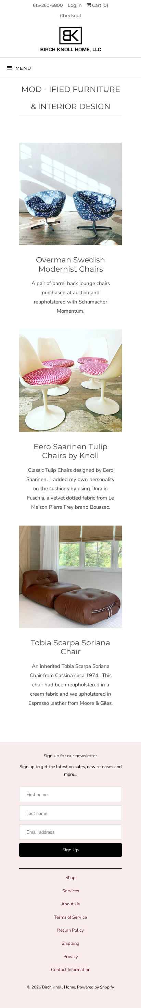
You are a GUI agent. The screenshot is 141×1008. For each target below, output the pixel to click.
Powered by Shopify (95, 987)
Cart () (99, 5)
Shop (70, 878)
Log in (75, 5)
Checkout (70, 15)
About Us (70, 904)
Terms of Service (70, 917)
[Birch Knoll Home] (70, 39)
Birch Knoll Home (58, 987)
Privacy (70, 957)
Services (70, 891)
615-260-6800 (48, 5)
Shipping (70, 943)
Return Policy (70, 930)
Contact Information (70, 970)
